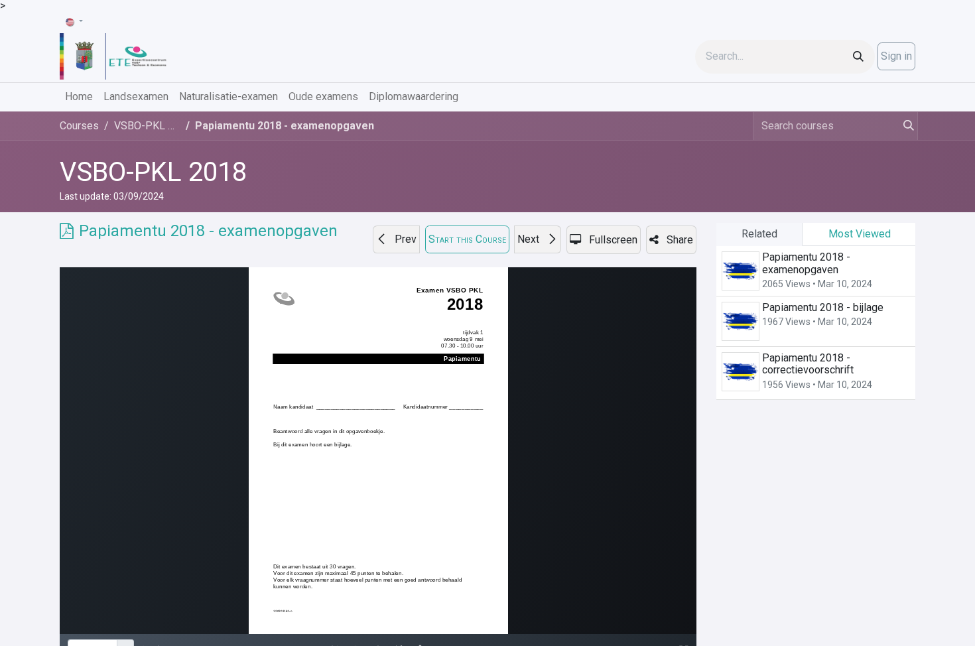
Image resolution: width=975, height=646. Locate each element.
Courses (79, 125)
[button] (396, 239)
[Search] (858, 57)
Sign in (896, 56)
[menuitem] (79, 97)
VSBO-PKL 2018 (153, 172)
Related (759, 233)
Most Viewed (859, 233)
